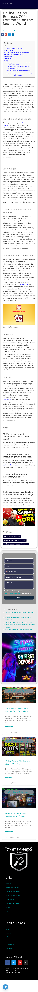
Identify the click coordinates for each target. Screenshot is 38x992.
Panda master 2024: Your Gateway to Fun (18, 622)
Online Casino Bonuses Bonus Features (17, 52)
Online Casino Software (13, 891)
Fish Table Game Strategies (14, 791)
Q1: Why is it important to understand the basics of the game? (19, 63)
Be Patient (8, 56)
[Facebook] (7, 962)
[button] (35, 4)
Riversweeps (10, 899)
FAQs (6, 61)
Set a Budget (9, 50)
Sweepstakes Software (13, 895)
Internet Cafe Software (12, 887)
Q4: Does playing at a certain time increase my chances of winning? (20, 74)
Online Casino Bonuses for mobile (16, 544)
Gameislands (7, 399)
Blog (7, 911)
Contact (8, 915)
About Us (8, 883)
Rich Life (8, 941)
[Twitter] (13, 962)
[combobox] (7, 571)
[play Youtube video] (19, 517)
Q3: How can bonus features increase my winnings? (19, 71)
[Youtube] (20, 962)
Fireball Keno (10, 944)
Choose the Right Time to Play (14, 54)
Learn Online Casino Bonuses (14, 48)
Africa (7, 929)
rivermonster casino (22, 690)
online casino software (11, 465)
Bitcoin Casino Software (13, 903)
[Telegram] (5, 987)
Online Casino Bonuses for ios (15, 540)
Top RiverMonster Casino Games (19, 691)
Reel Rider (9, 948)
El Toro (8, 937)
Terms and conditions (12, 593)
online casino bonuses (12, 536)
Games (8, 907)
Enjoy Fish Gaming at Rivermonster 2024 (18, 629)
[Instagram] (26, 962)
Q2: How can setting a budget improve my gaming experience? (19, 67)
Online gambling (22, 284)
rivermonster (10, 690)
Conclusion (8, 59)
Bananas (8, 933)
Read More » (9, 727)
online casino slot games (14, 740)
